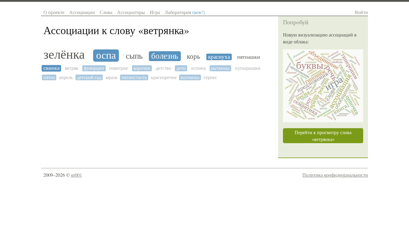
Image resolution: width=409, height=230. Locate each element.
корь (193, 56)
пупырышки (247, 68)
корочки (142, 68)
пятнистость (134, 77)
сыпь (134, 56)
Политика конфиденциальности (335, 175)
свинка (51, 68)
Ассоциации (82, 12)
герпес (210, 77)
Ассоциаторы (131, 12)
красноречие (164, 77)
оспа (106, 55)
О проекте (53, 12)
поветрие (118, 68)
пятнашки (248, 57)
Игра (155, 12)
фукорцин (94, 68)
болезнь (164, 56)
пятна (49, 77)
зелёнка (64, 54)
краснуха (219, 57)
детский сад (89, 77)
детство (163, 68)
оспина (198, 68)
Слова (106, 12)
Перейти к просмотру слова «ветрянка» (323, 135)
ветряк (71, 68)
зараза (111, 77)
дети (181, 68)
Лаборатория (185, 12)
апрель (66, 77)
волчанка (190, 77)
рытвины (220, 68)
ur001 (76, 175)
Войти (361, 12)
